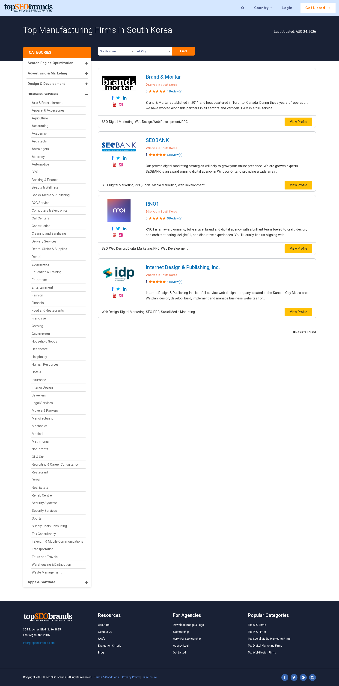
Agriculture (40, 118)
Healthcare (40, 349)
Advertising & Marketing (47, 73)
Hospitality (39, 357)
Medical (37, 434)
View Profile (298, 122)
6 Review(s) (174, 155)
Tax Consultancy (44, 534)
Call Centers (40, 218)
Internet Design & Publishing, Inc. (183, 267)
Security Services (44, 510)
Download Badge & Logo (188, 625)
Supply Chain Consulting (49, 526)
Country (262, 8)
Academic (39, 133)
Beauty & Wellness (45, 187)
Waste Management (47, 572)
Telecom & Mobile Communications (57, 541)
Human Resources (45, 364)
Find (183, 51)
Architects (39, 141)
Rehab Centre (42, 495)
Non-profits (40, 449)
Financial (38, 303)
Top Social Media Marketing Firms (269, 638)
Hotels (36, 372)
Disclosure (150, 677)
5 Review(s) (174, 218)
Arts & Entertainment (47, 103)
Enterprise (39, 280)
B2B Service (40, 203)
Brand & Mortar (163, 77)
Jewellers (39, 395)
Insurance (39, 380)
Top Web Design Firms (262, 652)
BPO (35, 172)
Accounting (40, 126)
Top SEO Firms (257, 625)
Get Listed (315, 8)
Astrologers (40, 149)
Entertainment (42, 287)
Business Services (43, 94)
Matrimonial (40, 441)
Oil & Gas (38, 457)
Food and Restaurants (48, 310)
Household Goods (44, 341)
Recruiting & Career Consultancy (55, 464)
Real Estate (40, 487)
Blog (101, 652)
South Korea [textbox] (108, 51)
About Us (104, 625)
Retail (36, 480)
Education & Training (47, 272)
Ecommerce (41, 264)
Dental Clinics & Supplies (49, 249)
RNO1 (152, 204)
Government (41, 334)
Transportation (43, 549)
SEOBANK (157, 140)
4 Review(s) (174, 282)
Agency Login (181, 645)
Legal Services (42, 403)
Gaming (37, 326)
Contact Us (105, 631)
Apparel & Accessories (48, 110)
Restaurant (40, 472)
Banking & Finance (45, 180)
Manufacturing (43, 418)
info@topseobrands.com (39, 643)
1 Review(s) (174, 91)
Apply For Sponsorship (187, 638)
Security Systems (44, 503)
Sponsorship (181, 631)
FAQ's (101, 638)
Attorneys (39, 157)
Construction (41, 226)
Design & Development (46, 84)
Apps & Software (41, 582)
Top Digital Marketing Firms (265, 645)
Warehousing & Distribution (51, 564)
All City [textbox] (141, 51)
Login (287, 8)
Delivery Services (44, 241)
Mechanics (40, 426)
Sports (37, 518)
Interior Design (42, 387)
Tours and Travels (45, 557)
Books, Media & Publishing (51, 195)
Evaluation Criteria (109, 645)
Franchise (39, 318)
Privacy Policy (131, 677)
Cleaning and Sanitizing (49, 233)
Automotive (40, 164)
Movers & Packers (45, 410)
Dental (36, 257)
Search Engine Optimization (50, 63)
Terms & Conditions (106, 677)
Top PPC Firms (257, 631)
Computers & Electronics (50, 210)
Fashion (37, 295)
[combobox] (116, 52)
